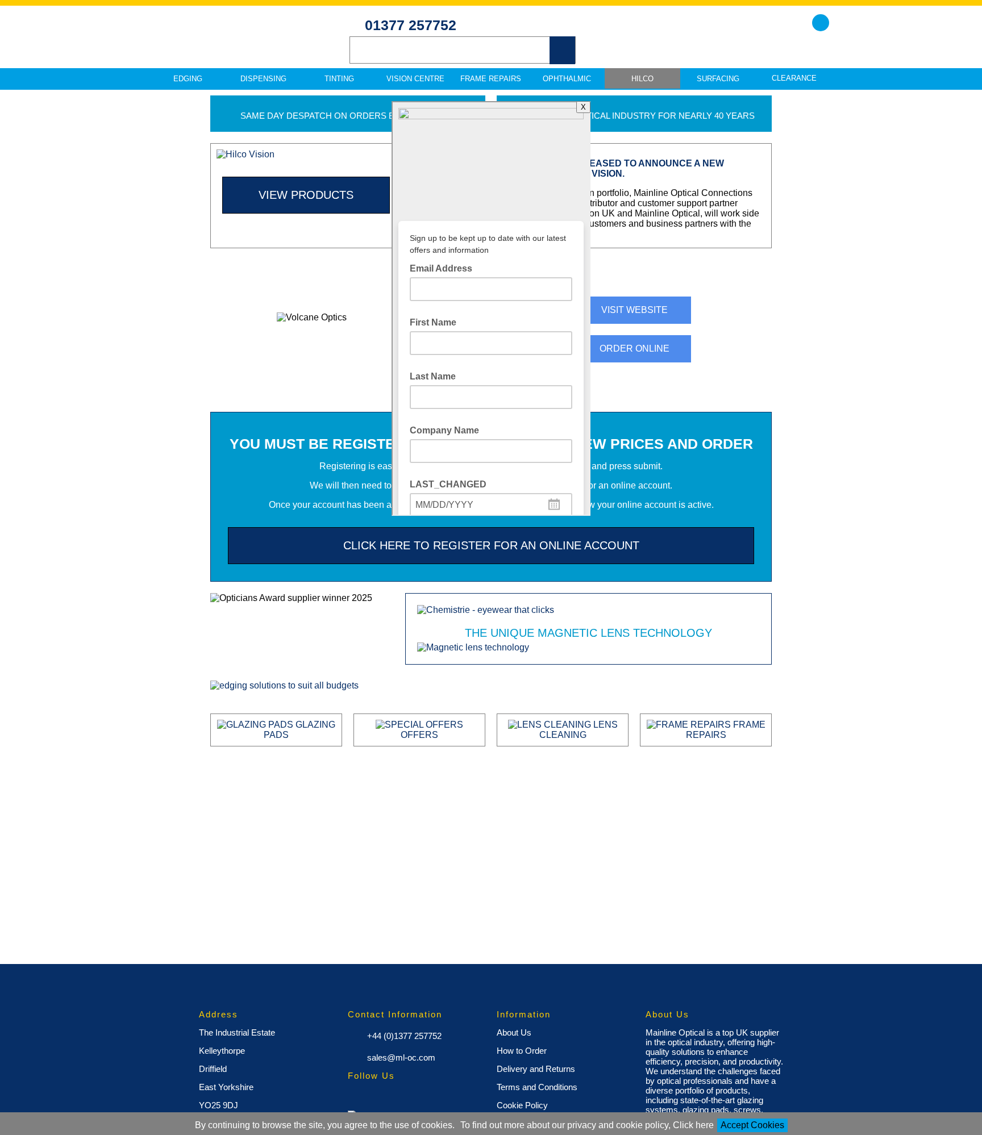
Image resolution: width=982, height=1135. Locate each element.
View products (306, 195)
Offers (419, 735)
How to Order (522, 1050)
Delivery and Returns (536, 1069)
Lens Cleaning (578, 730)
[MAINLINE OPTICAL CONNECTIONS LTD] (229, 46)
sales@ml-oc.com (400, 1057)
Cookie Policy (522, 1105)
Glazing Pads (299, 730)
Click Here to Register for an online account (491, 545)
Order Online (634, 348)
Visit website (634, 310)
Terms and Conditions (537, 1087)
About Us (514, 1032)
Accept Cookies (752, 1125)
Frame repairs (725, 730)
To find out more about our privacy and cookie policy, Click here (587, 1125)
